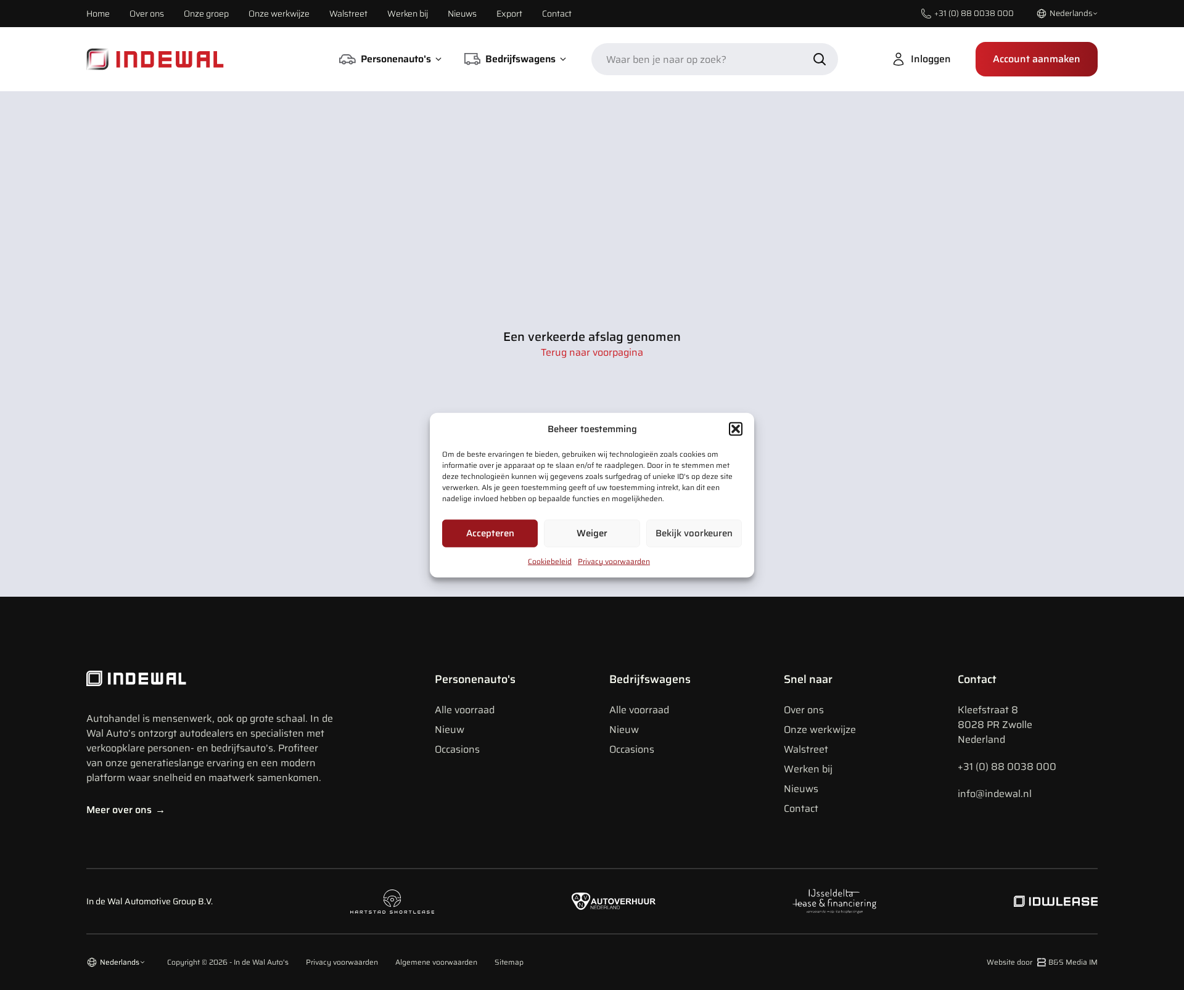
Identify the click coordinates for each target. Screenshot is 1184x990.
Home (98, 13)
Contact (557, 13)
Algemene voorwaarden (436, 962)
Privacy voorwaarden (614, 561)
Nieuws (462, 13)
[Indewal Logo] (209, 679)
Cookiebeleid (550, 561)
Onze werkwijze (279, 13)
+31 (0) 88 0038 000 (1007, 766)
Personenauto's (475, 679)
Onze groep (206, 13)
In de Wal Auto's (261, 962)
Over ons (147, 13)
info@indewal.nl (995, 793)
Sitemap (509, 962)
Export (509, 13)
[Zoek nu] (820, 59)
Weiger (592, 533)
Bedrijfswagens (650, 679)
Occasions (457, 749)
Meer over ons (125, 809)
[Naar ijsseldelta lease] (834, 901)
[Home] (155, 59)
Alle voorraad (465, 710)
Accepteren (490, 533)
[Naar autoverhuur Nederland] (614, 901)
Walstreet (348, 13)
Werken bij (407, 13)
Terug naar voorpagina (592, 352)
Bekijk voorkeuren (694, 533)
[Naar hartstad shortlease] (392, 902)
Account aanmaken (1036, 59)
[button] (736, 429)
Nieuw (449, 729)
